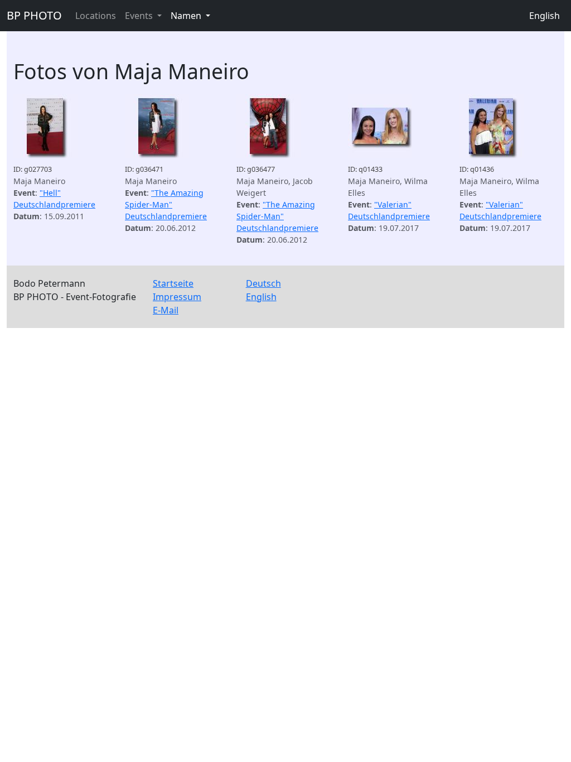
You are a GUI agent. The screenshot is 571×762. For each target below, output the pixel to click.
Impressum (177, 297)
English (544, 15)
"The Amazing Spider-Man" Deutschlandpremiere (166, 204)
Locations (95, 15)
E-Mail (165, 310)
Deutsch (263, 283)
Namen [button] (187, 15)
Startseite (173, 283)
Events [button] (140, 15)
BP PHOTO (34, 15)
